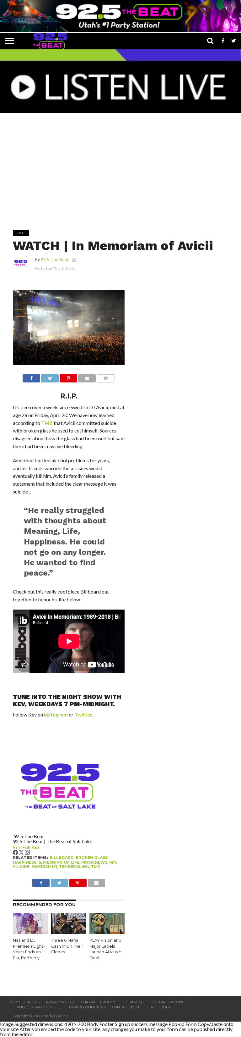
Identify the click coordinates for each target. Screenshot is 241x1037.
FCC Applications (167, 1002)
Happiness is (27, 862)
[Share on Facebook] (31, 377)
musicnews (94, 862)
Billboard (62, 857)
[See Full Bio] (42, 847)
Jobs (166, 1007)
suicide (21, 866)
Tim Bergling (74, 866)
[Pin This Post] (68, 377)
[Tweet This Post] (50, 377)
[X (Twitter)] (22, 853)
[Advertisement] (122, 167)
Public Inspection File (39, 1007)
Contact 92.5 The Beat (133, 1007)
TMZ (47, 423)
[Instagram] (27, 853)
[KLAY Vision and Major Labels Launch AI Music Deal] (107, 932)
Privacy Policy (60, 1002)
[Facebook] (16, 853)
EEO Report (132, 1002)
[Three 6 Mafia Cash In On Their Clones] (68, 932)
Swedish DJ (44, 866)
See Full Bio (26, 847)
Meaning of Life (61, 862)
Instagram (56, 714)
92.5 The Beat (55, 259)
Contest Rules (25, 1002)
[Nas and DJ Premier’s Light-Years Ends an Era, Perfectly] (30, 932)
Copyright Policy (98, 1002)
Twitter (83, 714)
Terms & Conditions (86, 1007)
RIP (112, 862)
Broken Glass (92, 857)
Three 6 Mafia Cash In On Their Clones (67, 946)
